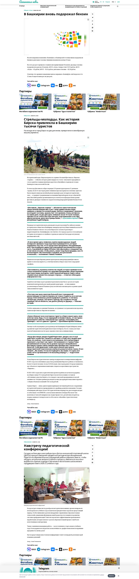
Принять (111, 576)
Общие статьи (28, 10)
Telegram (107, 1)
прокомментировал (70, 218)
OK (103, 1)
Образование (28, 442)
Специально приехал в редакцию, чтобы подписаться (100, 6)
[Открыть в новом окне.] (31, 85)
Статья (21, 6)
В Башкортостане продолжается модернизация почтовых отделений (76, 6)
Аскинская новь (28, 1)
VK (100, 1)
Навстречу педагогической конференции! (48, 6)
